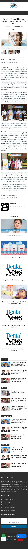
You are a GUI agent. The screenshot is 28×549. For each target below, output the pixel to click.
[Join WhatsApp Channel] (3, 535)
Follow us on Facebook (9, 499)
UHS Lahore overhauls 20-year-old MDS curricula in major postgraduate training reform (18, 364)
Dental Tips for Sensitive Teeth (14, 236)
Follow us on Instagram (10, 507)
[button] (25, 40)
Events (13, 29)
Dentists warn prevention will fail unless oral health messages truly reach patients (19, 408)
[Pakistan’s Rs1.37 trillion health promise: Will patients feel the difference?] (5, 401)
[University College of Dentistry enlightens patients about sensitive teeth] (14, 226)
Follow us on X (7, 502)
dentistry (11, 59)
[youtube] (17, 1)
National (5, 444)
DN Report (7, 26)
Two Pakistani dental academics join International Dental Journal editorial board (19, 372)
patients (15, 59)
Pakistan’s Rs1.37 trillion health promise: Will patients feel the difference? (18, 400)
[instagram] (15, 1)
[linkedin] (13, 1)
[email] (16, 62)
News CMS (13, 539)
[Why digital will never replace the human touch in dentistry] (5, 393)
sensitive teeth (4, 59)
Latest (4, 359)
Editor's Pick (6, 416)
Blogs (4, 388)
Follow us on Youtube (9, 510)
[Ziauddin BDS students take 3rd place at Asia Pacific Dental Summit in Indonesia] (5, 380)
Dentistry (10, 69)
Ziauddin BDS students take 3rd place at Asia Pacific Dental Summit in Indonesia (18, 379)
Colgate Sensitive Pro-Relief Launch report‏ (14, 280)
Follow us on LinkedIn (9, 505)
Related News (14, 216)
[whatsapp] (14, 62)
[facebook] (10, 62)
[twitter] (11, 1)
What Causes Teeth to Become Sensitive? (14, 258)
